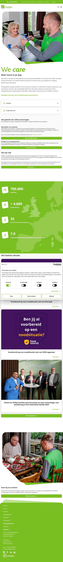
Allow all (51, 296)
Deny (11, 296)
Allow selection (31, 296)
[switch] (24, 285)
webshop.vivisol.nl (37, 134)
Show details (55, 291)
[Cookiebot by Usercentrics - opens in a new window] (54, 265)
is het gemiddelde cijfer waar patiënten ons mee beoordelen (27, 237)
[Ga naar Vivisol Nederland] (6, 7)
